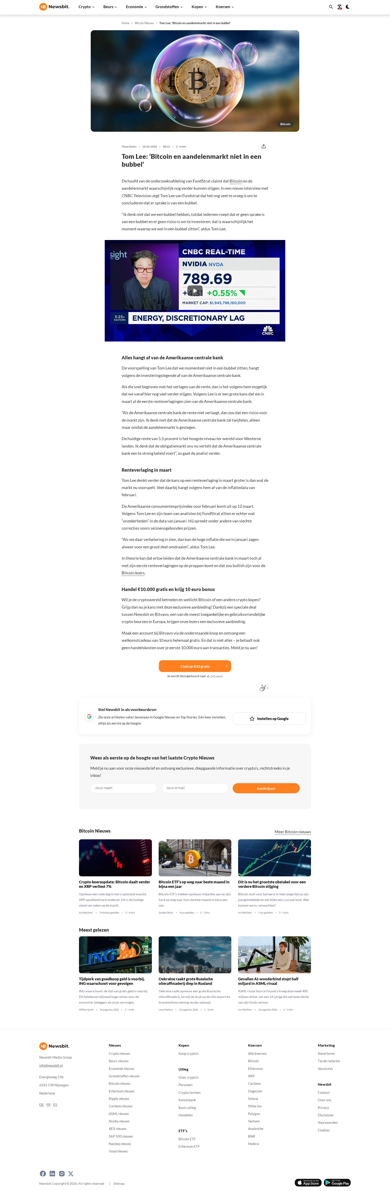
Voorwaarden (328, 1122)
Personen (186, 1085)
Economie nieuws (121, 1069)
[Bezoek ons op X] (71, 1173)
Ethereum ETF (189, 1147)
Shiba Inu (255, 1106)
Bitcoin (285, 124)
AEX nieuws (117, 1129)
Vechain (254, 1121)
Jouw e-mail (175, 787)
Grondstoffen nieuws (124, 1076)
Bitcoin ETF (187, 1139)
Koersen (223, 6)
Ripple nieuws (119, 1099)
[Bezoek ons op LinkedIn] (52, 1173)
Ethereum (255, 1069)
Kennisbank (187, 1100)
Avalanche (255, 1129)
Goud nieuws (118, 1151)
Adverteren (326, 1053)
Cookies (324, 1130)
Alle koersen (257, 1053)
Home (126, 23)
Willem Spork (86, 1010)
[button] (195, 291)
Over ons (324, 1100)
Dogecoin (255, 1091)
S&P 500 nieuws (121, 1136)
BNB (251, 1136)
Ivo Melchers (86, 913)
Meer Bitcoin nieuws (293, 831)
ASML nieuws (119, 1114)
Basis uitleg (187, 1108)
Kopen (197, 6)
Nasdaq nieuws (120, 1144)
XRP (251, 1076)
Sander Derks (166, 913)
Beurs (108, 6)
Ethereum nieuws (122, 1091)
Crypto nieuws (119, 1053)
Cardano (254, 1083)
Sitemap (119, 1183)
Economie (134, 6)
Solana (253, 1099)
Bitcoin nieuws (119, 1083)
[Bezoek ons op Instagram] (61, 1173)
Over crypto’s (189, 1077)
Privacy (323, 1108)
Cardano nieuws (120, 1106)
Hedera (253, 1144)
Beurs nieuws (119, 1061)
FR (48, 1105)
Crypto (85, 6)
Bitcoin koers (133, 572)
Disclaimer (326, 1115)
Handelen (186, 1115)
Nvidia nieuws (119, 1121)
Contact (324, 1092)
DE (41, 1105)
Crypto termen (189, 1092)
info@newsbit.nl (51, 1065)
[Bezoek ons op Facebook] (42, 1173)
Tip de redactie (329, 1061)
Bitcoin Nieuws (144, 23)
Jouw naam (103, 787)
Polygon (254, 1114)
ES (55, 1105)
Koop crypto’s (189, 1053)
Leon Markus (166, 1010)
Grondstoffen (167, 6)
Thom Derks (129, 146)
